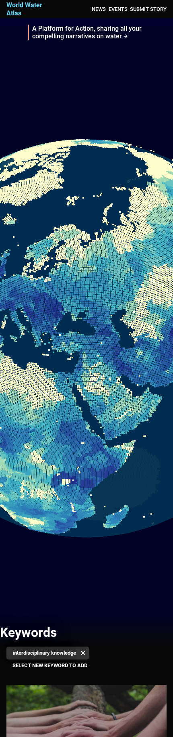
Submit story (148, 9)
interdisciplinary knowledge (44, 653)
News (99, 9)
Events (118, 9)
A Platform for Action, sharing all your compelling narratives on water (87, 32)
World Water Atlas (24, 9)
